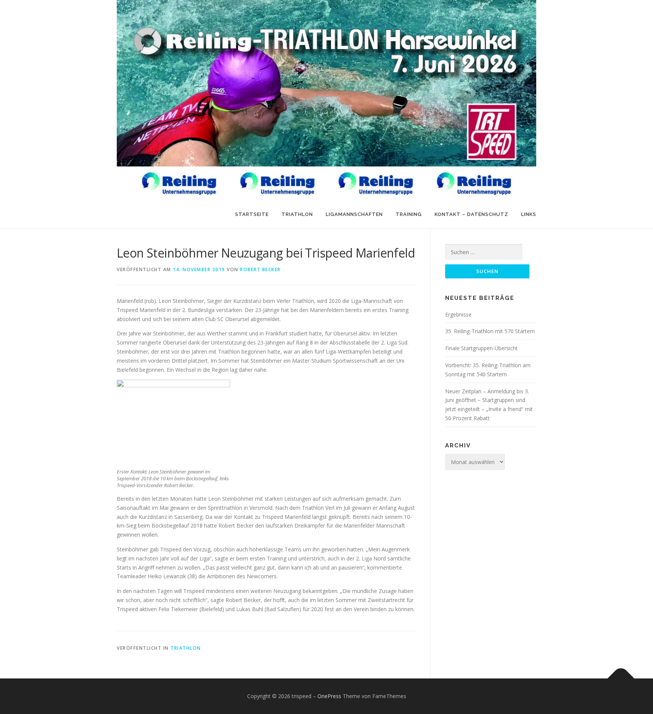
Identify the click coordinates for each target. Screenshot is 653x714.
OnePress (329, 696)
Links (528, 214)
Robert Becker (260, 269)
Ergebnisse (458, 314)
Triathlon (297, 214)
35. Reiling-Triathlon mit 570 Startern (490, 331)
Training (409, 214)
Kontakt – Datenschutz (471, 214)
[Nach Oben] (621, 678)
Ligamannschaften (354, 214)
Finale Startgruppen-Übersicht (481, 348)
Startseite (252, 214)
